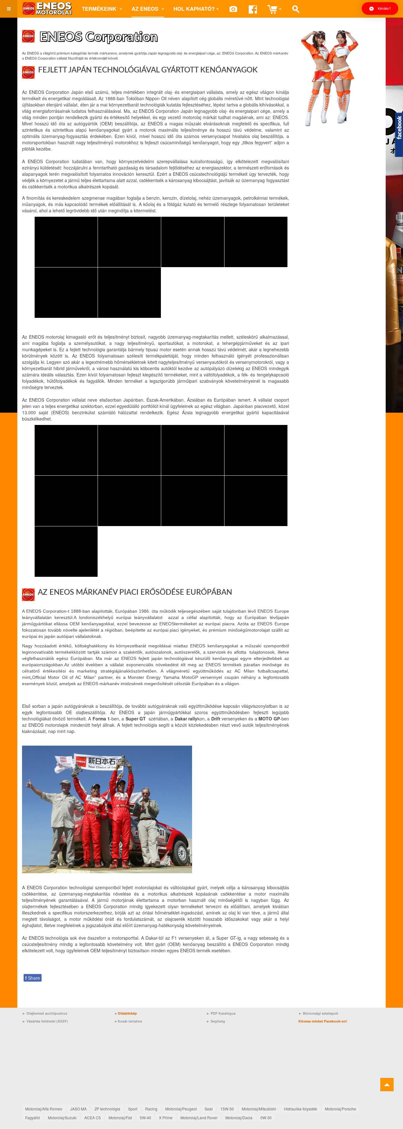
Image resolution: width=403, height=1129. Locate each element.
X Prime (166, 1117)
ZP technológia (107, 1108)
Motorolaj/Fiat (120, 1117)
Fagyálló (32, 1117)
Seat (209, 1108)
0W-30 (266, 1117)
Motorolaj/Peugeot (181, 1108)
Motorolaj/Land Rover (199, 1117)
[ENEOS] (47, 8)
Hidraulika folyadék (300, 1108)
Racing (151, 1108)
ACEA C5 (92, 1117)
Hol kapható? (194, 8)
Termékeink (100, 8)
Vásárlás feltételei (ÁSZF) (47, 1021)
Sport (132, 1108)
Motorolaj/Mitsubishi (259, 1108)
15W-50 (227, 1108)
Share (32, 978)
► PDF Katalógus (221, 1013)
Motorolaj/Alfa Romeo (43, 1108)
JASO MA (78, 1108)
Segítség (218, 1021)
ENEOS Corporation (98, 37)
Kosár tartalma (130, 1021)
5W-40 (145, 1117)
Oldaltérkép (127, 1013)
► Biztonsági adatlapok (318, 1013)
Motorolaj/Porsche (340, 1108)
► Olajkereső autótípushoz (44, 1013)
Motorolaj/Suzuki (62, 1117)
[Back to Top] (387, 1084)
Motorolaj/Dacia (239, 1117)
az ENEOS (146, 8)
